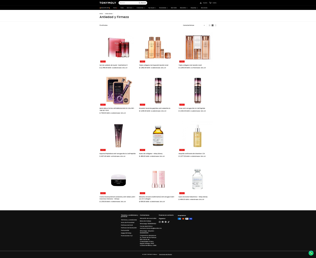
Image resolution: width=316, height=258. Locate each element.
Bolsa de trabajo (145, 221)
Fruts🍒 (115, 7)
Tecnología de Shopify (165, 254)
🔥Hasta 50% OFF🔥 (105, 7)
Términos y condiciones (129, 220)
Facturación (125, 230)
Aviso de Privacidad (127, 222)
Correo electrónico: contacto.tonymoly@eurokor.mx (151, 227)
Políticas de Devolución (129, 228)
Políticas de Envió (127, 225)
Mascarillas (183, 7)
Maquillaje (193, 7)
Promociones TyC (127, 236)
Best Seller (174, 7)
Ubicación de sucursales (148, 218)
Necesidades (162, 7)
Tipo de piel (151, 7)
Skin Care (129, 7)
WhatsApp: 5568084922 (148, 224)
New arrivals (204, 7)
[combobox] (132, 3)
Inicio (101, 13)
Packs (122, 7)
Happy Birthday (126, 233)
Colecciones (140, 7)
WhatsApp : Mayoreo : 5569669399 (147, 232)
